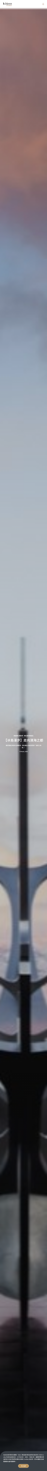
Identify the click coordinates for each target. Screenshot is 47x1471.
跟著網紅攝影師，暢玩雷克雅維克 (23, 735)
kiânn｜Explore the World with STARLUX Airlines (7, 4)
